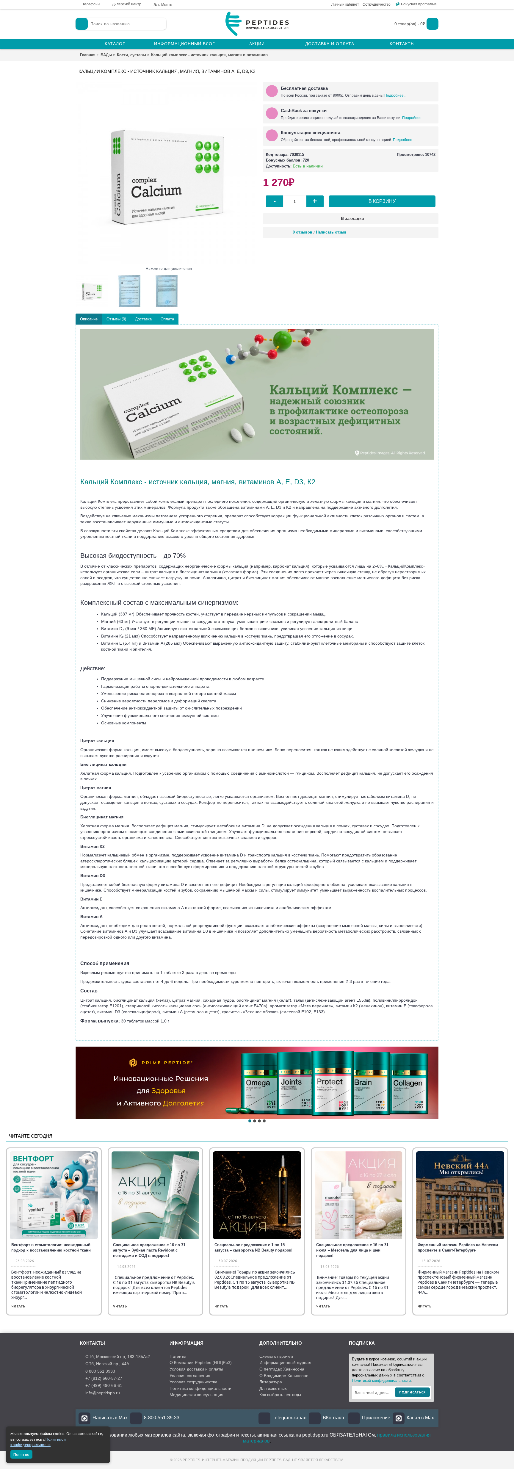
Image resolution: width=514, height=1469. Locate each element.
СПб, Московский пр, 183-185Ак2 (117, 1356)
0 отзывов (302, 232)
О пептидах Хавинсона (281, 1369)
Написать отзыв (331, 232)
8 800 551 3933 (100, 1371)
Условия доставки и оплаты (196, 1369)
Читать (18, 1306)
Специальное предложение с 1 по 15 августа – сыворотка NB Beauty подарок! (253, 1247)
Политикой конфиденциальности (381, 1380)
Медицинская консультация (196, 1394)
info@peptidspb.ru (102, 1392)
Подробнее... (395, 95)
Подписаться (412, 1392)
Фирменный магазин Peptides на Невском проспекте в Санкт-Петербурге (458, 1247)
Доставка (143, 319)
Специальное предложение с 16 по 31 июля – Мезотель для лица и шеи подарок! (352, 1250)
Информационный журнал (285, 1362)
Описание (89, 319)
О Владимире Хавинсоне (283, 1375)
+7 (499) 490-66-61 (103, 1385)
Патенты (178, 1356)
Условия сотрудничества (193, 1381)
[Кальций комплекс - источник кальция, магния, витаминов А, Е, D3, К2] (166, 173)
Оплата (167, 319)
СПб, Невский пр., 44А (107, 1363)
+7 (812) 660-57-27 (103, 1378)
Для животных (273, 1388)
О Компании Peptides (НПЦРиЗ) (201, 1362)
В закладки (352, 218)
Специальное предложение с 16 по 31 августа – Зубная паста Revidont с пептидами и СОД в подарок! (149, 1250)
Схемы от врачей (276, 1356)
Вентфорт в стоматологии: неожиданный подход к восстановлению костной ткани (51, 1247)
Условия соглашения (190, 1375)
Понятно (21, 1454)
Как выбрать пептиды (280, 1394)
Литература (270, 1381)
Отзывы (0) (116, 319)
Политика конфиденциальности (200, 1388)
